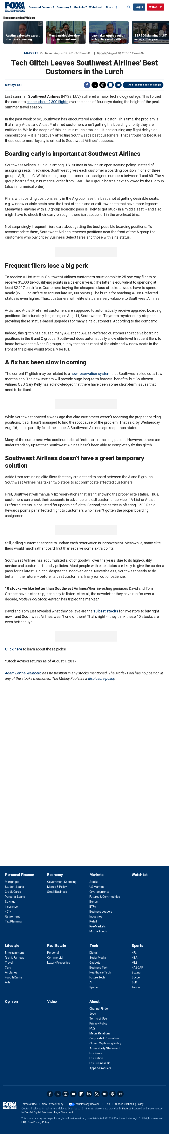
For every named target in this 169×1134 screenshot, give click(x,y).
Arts (8, 982)
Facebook (87, 85)
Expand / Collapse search (129, 7)
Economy (63, 7)
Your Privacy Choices (87, 1104)
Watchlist (95, 7)
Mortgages (12, 881)
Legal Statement (63, 1112)
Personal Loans (15, 896)
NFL (134, 952)
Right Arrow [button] (161, 32)
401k (8, 911)
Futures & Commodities (104, 896)
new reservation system (90, 373)
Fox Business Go (99, 1063)
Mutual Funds (98, 931)
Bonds (93, 901)
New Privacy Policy (52, 1104)
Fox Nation (96, 1058)
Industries (95, 916)
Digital (93, 952)
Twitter (95, 85)
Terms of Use (98, 1018)
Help (107, 1104)
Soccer (136, 977)
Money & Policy (57, 886)
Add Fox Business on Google (145, 84)
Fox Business (15, 7)
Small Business (57, 891)
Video (52, 1001)
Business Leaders (100, 911)
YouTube (73, 1094)
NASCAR (137, 967)
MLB (134, 962)
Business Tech (98, 967)
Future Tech (97, 977)
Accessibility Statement (104, 1048)
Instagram (65, 1094)
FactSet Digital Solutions (38, 1112)
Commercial (55, 957)
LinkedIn (89, 1094)
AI (90, 982)
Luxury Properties (58, 962)
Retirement (12, 916)
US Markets (96, 886)
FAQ (92, 1028)
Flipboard (81, 1094)
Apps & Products (100, 1068)
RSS (97, 1094)
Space (93, 987)
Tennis (136, 987)
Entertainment (14, 952)
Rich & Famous (14, 957)
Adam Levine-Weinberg (23, 673)
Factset (126, 1108)
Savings (10, 901)
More (109, 7)
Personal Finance (40, 7)
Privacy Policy (98, 1023)
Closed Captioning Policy (105, 1043)
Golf (134, 982)
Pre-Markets (97, 926)
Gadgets (94, 962)
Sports (137, 945)
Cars (8, 967)
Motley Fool (13, 85)
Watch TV (155, 6)
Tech (93, 945)
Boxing (136, 972)
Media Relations (99, 1033)
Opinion (11, 1001)
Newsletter (104, 1094)
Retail (93, 921)
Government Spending (61, 881)
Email (118, 85)
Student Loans (14, 886)
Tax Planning (13, 921)
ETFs (92, 906)
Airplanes (11, 972)
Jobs (92, 1013)
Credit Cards (13, 891)
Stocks (93, 881)
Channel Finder (99, 1008)
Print (110, 85)
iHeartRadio (120, 1094)
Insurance (11, 906)
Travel (9, 962)
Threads (102, 85)
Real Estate (56, 945)
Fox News (95, 1053)
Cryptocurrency (99, 891)
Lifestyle (12, 945)
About (94, 1001)
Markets (79, 7)
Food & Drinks (13, 977)
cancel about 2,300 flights (47, 102)
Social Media (97, 957)
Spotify (112, 1094)
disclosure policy (101, 678)
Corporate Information (104, 1038)
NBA (134, 957)
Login (139, 6)
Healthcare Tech (100, 972)
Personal (53, 952)
